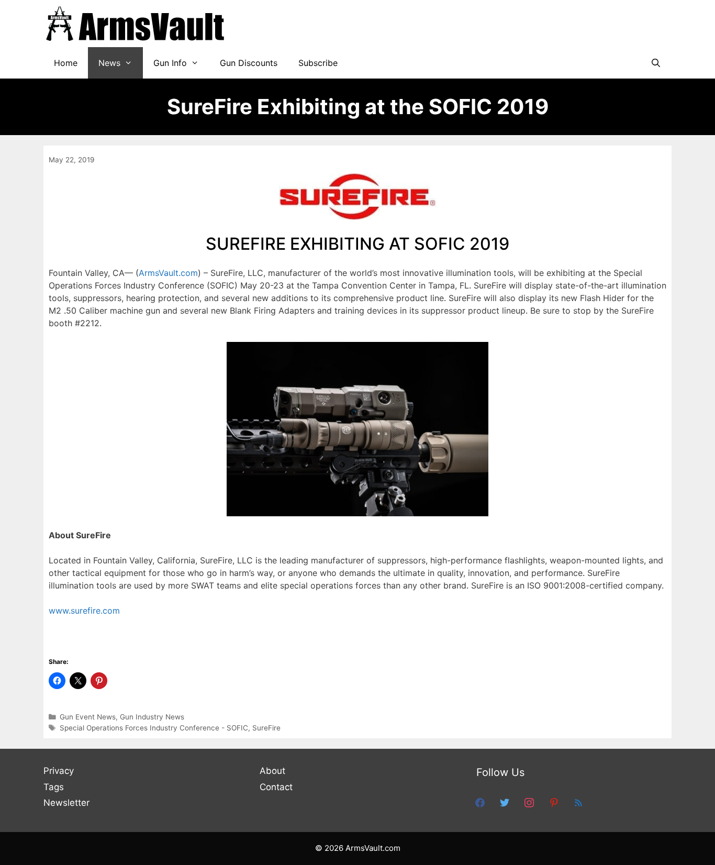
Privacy (58, 771)
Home (65, 63)
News (109, 63)
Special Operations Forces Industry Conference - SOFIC (154, 728)
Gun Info (170, 63)
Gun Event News (88, 717)
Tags (53, 787)
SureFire (266, 728)
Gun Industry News (152, 717)
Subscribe (318, 63)
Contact (276, 787)
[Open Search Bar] (656, 63)
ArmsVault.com (168, 273)
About (272, 771)
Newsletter (66, 802)
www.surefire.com (84, 610)
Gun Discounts (248, 63)
